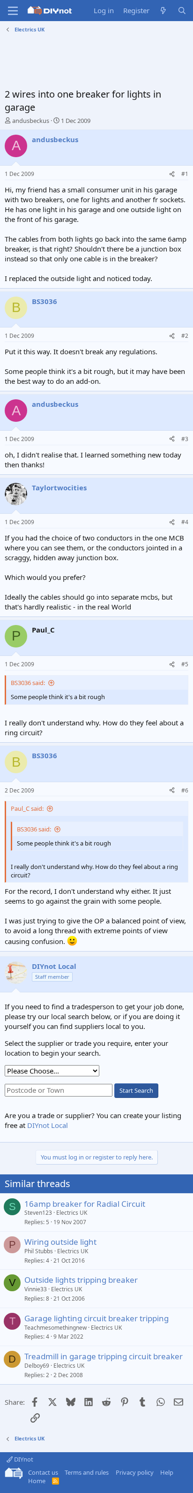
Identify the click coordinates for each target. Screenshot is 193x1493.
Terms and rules (87, 1472)
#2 (184, 336)
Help (166, 1472)
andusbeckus (30, 120)
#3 (184, 439)
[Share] (172, 174)
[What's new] (163, 10)
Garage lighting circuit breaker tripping (96, 1318)
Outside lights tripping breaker (81, 1279)
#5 (184, 664)
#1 (184, 174)
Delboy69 (36, 1366)
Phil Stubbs (38, 1251)
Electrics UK (71, 1213)
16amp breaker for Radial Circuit (84, 1203)
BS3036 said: (28, 682)
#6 (184, 790)
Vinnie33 (35, 1289)
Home (36, 1481)
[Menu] (13, 10)
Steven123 (38, 1213)
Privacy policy (135, 1472)
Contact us (43, 1472)
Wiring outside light (60, 1241)
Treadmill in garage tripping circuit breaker (103, 1356)
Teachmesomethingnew (55, 1328)
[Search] (182, 10)
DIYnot (23, 1459)
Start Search (136, 1090)
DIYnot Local (47, 1125)
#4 (184, 522)
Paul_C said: (27, 808)
